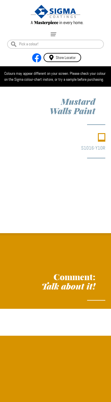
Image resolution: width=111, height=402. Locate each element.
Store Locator (66, 57)
